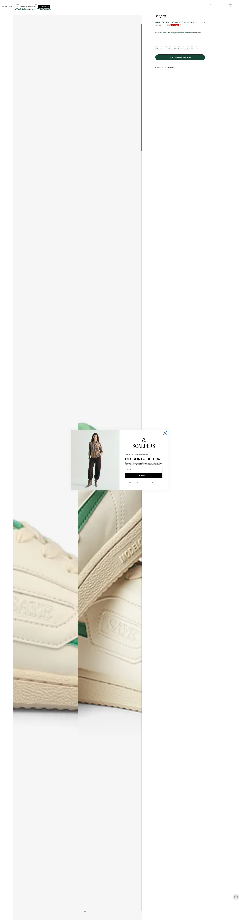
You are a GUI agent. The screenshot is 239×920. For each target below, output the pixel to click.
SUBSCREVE (144, 476)
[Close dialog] (165, 433)
